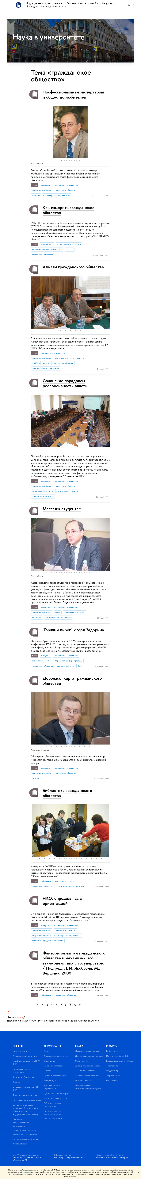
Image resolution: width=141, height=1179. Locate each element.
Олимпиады (49, 1060)
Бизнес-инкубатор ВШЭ (55, 1098)
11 (80, 1005)
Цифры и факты (20, 1051)
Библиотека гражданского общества (67, 793)
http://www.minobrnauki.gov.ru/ (26, 1155)
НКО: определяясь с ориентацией (62, 900)
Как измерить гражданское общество (68, 210)
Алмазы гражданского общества (73, 267)
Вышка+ (47, 1070)
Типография (112, 1065)
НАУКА (79, 1046)
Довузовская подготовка (56, 1056)
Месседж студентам (62, 509)
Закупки (16, 1082)
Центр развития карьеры (56, 1093)
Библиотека (112, 1051)
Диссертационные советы (87, 1065)
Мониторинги (81, 1060)
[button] (33, 132)
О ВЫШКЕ (18, 1046)
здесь (26, 1172)
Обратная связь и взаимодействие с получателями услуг (53, 1114)
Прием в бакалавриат (54, 1065)
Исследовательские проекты (89, 1056)
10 (75, 1005)
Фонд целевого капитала (25, 1095)
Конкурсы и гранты (84, 1080)
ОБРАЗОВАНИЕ (53, 1046)
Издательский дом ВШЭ (117, 1056)
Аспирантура (50, 1080)
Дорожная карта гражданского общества (72, 680)
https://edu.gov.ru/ (62, 1155)
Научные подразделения (87, 1051)
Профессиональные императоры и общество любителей (73, 94)
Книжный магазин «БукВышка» (120, 1060)
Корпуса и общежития (23, 1077)
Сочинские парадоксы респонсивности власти (65, 383)
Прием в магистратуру (55, 1075)
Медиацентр (112, 1070)
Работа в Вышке (20, 1143)
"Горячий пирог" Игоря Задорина (73, 630)
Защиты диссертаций (85, 1070)
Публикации (112, 1080)
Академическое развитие (87, 1075)
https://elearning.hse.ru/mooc (109, 1155)
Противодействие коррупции (27, 1099)
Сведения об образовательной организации (21, 1122)
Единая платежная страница (26, 1138)
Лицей (47, 1051)
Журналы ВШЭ (113, 1075)
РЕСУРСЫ (111, 1046)
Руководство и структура (25, 1056)
